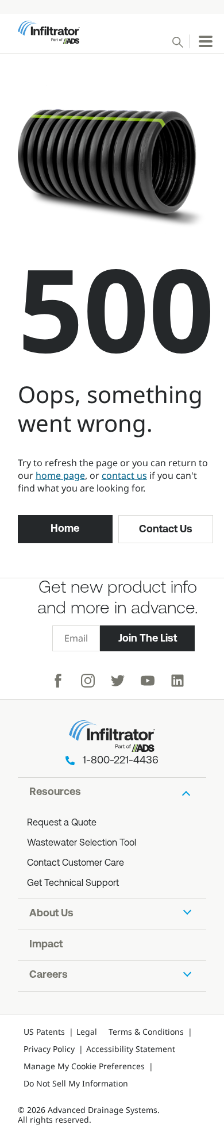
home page (60, 475)
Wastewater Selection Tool (81, 843)
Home (65, 528)
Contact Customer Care (75, 863)
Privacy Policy (49, 1048)
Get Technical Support (73, 883)
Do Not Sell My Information (76, 1083)
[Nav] (206, 41)
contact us (124, 475)
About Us (51, 914)
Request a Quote (61, 823)
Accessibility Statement (130, 1048)
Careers (48, 975)
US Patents (44, 1031)
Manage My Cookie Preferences (84, 1066)
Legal (86, 1031)
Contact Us (165, 529)
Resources (55, 793)
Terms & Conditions (146, 1031)
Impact (46, 945)
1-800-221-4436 (121, 761)
